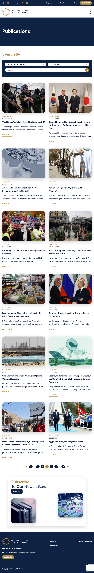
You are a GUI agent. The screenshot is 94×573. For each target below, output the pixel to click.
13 (63, 466)
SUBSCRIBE (8, 557)
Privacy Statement (85, 541)
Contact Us (54, 545)
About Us (53, 541)
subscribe (86, 3)
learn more (7, 135)
